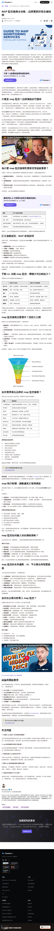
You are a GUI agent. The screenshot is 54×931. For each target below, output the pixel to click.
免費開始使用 (9, 80)
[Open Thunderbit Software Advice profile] (14, 863)
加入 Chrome (46, 927)
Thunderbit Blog (34, 713)
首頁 (3, 6)
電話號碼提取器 (31, 883)
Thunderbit (36, 476)
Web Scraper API (6, 890)
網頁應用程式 (5, 887)
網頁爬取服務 (31, 913)
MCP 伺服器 (5, 897)
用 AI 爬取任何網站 (6, 903)
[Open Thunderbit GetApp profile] (6, 863)
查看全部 (30, 890)
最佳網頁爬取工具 (6, 906)
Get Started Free (10, 470)
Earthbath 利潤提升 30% (35, 216)
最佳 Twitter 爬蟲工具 (7, 913)
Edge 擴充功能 (5, 883)
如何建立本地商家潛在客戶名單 (9, 917)
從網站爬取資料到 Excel (7, 920)
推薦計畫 (30, 906)
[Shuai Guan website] (11, 790)
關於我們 (30, 917)
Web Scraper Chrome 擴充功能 (9, 880)
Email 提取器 (30, 880)
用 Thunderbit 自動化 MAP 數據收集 (12, 675)
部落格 (6, 6)
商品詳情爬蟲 (31, 887)
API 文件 (29, 910)
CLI (3, 893)
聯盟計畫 (30, 903)
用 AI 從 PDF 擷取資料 (6, 910)
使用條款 (30, 920)
